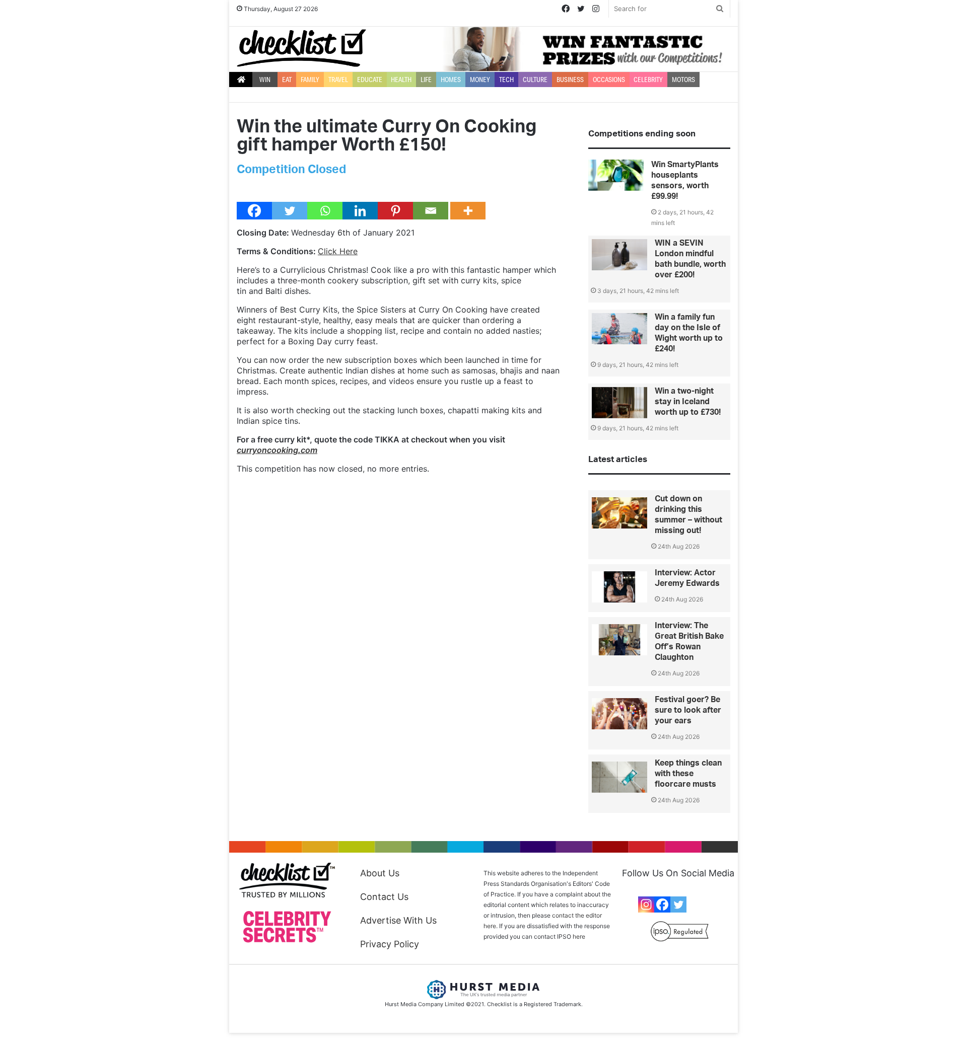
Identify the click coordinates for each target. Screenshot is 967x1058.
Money (480, 79)
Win (264, 79)
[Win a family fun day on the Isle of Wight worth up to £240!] (619, 328)
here (579, 936)
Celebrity (648, 79)
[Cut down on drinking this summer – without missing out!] (619, 512)
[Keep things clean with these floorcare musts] (619, 777)
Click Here (338, 251)
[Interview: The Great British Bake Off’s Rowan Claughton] (619, 639)
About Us (379, 873)
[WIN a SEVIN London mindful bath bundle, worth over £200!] (619, 254)
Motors (683, 79)
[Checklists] (301, 48)
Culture (535, 79)
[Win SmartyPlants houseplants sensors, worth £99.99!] (616, 175)
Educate (369, 79)
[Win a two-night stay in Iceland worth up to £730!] (619, 402)
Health (401, 79)
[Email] (430, 210)
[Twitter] (289, 210)
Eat (287, 79)
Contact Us (384, 896)
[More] (468, 210)
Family (310, 79)
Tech (506, 79)
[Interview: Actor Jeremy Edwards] (619, 586)
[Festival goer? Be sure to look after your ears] (619, 713)
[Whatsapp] (324, 210)
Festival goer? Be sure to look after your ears (688, 710)
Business (570, 79)
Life (426, 79)
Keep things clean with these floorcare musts (688, 773)
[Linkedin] (360, 210)
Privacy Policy (389, 944)
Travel (338, 79)
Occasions (609, 79)
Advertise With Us (398, 920)
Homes (451, 79)
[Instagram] (646, 904)
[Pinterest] (395, 210)
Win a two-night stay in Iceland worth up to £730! (688, 401)
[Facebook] (254, 210)
